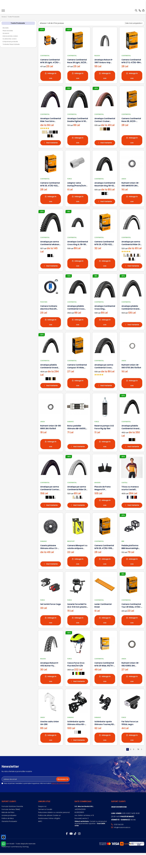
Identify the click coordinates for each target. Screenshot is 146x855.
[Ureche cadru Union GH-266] (50, 702)
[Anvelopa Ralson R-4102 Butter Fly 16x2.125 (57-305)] (50, 643)
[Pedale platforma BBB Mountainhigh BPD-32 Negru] (131, 526)
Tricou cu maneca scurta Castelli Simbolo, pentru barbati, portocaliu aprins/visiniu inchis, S (132, 488)
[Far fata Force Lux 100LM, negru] (131, 702)
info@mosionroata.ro (122, 827)
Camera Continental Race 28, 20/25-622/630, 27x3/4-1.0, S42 (131, 120)
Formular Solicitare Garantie (12, 806)
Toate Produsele (13, 17)
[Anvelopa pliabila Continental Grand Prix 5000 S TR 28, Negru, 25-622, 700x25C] (131, 406)
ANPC (40, 821)
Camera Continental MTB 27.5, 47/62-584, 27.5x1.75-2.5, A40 (131, 61)
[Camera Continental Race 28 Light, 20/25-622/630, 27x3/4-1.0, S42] (77, 40)
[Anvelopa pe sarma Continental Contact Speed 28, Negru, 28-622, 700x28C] (50, 467)
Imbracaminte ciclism (10, 36)
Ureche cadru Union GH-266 (49, 723)
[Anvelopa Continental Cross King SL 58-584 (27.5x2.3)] (77, 222)
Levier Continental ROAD (103, 605)
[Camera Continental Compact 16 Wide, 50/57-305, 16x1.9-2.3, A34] (77, 345)
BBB (123, 541)
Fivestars (43, 302)
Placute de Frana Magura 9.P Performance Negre (103, 488)
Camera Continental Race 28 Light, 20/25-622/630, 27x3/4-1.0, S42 (77, 61)
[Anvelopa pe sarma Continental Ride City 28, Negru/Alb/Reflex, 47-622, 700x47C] (131, 222)
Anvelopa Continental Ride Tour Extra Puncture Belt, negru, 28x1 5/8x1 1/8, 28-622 (50, 120)
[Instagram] (79, 834)
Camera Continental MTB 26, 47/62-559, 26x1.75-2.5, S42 (104, 547)
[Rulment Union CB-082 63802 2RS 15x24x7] (131, 643)
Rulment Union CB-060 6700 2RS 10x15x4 (131, 366)
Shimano (70, 422)
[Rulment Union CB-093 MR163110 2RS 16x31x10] (131, 163)
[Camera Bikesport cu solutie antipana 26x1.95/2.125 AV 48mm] (77, 526)
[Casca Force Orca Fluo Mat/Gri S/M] (77, 643)
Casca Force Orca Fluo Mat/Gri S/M (75, 664)
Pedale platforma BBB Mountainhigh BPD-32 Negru (130, 547)
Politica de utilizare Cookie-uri (49, 815)
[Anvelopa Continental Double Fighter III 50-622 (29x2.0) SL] (77, 99)
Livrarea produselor (9, 815)
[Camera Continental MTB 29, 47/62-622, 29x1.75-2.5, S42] (50, 163)
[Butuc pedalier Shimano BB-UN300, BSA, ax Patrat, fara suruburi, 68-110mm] (77, 406)
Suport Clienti (9, 801)
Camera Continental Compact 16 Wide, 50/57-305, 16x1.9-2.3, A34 (77, 366)
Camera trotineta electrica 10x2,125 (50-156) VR (48, 307)
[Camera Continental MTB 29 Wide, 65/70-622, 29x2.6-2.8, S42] (104, 643)
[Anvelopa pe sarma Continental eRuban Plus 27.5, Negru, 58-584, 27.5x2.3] (50, 222)
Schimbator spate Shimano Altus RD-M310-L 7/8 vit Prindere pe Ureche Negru (76, 723)
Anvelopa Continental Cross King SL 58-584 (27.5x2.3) (77, 243)
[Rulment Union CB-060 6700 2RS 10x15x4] (131, 345)
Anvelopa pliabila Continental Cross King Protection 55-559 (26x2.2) (76, 307)
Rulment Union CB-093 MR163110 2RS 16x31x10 (130, 184)
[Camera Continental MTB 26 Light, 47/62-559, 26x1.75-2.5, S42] (50, 40)
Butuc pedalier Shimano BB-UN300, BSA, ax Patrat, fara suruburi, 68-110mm (76, 427)
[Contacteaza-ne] (140, 10)
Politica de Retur (8, 818)
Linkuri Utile (44, 801)
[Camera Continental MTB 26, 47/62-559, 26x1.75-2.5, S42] (104, 526)
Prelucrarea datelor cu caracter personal (54, 812)
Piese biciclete (8, 31)
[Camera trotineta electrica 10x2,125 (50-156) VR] (50, 286)
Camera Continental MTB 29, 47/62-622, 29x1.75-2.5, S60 (104, 243)
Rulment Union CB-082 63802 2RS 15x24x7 (130, 664)
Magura (97, 483)
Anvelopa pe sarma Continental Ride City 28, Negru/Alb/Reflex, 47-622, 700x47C (131, 243)
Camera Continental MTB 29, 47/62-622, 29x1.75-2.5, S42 (50, 184)
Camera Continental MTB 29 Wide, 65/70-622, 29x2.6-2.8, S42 (104, 664)
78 (138, 749)
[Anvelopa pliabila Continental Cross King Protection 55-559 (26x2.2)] (77, 286)
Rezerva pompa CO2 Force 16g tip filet (104, 427)
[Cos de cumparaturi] (143, 10)
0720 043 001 (118, 824)
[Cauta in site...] (136, 10)
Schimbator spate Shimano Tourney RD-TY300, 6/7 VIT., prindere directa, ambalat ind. (104, 723)
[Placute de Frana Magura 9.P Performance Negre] (104, 467)
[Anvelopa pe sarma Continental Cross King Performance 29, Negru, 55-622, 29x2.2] (104, 345)
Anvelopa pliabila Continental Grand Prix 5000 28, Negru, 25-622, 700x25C (49, 366)
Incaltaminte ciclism (10, 39)
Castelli (124, 483)
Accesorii (6, 33)
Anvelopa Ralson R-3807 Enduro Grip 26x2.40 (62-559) (103, 61)
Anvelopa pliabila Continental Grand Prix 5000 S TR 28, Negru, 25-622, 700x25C (130, 427)
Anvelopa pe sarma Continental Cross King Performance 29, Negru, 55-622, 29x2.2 (104, 366)
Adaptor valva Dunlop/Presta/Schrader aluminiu (77, 184)
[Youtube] (71, 834)
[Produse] (3, 11)
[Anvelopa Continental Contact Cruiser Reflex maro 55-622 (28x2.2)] (104, 99)
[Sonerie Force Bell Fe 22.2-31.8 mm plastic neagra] (77, 585)
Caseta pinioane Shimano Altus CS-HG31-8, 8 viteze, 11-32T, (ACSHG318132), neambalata (49, 547)
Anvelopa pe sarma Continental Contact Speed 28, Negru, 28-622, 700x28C (50, 488)
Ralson (97, 56)
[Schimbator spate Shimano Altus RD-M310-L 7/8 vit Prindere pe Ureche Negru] (77, 702)
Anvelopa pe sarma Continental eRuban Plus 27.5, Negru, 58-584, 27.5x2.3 (49, 243)
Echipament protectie (10, 41)
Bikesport (71, 541)
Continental (44, 56)
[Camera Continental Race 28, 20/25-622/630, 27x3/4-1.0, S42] (131, 99)
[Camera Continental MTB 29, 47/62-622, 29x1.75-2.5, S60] (104, 222)
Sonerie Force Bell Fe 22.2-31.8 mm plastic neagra (77, 605)
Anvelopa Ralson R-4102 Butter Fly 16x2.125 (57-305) (49, 664)
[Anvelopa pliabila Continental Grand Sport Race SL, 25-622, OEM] (131, 286)
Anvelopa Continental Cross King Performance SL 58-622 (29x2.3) (104, 307)
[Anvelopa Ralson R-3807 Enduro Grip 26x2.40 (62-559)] (104, 40)
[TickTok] (75, 834)
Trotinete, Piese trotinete (11, 44)
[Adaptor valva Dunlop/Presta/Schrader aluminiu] (77, 163)
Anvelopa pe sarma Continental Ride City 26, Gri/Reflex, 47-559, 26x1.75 (77, 488)
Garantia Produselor (9, 821)
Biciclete (6, 28)
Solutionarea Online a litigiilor (49, 818)
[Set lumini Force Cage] (50, 585)
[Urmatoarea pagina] (141, 749)
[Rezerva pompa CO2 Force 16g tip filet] (104, 406)
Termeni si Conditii (45, 809)
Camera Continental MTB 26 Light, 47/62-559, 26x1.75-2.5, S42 (50, 61)
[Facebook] (67, 834)
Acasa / (4, 17)
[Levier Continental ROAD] (104, 585)
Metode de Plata (8, 812)
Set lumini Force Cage (50, 604)
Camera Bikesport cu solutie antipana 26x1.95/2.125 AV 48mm (77, 547)
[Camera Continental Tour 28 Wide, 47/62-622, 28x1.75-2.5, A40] (131, 585)
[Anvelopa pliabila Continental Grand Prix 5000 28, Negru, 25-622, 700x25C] (50, 345)
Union (124, 179)
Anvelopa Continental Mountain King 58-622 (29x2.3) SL (104, 184)
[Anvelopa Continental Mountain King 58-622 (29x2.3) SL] (104, 163)
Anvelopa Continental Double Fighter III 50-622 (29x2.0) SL (77, 120)
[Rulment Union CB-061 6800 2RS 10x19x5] (50, 406)
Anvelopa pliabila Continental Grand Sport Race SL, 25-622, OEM (132, 307)
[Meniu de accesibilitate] (3, 837)
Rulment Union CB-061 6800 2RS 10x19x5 (50, 427)
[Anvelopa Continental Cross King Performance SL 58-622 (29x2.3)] (104, 286)
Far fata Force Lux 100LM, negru (130, 723)
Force (69, 179)
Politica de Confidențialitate (61, 783)
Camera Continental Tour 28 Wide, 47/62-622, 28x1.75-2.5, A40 (131, 605)
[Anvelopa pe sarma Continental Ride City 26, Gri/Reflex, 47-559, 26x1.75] (77, 467)
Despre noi (42, 806)
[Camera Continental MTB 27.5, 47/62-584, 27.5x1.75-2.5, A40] (131, 40)
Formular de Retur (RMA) (11, 809)
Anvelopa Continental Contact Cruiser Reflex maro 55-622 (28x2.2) (104, 120)
